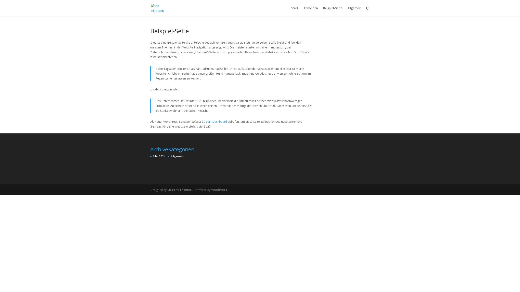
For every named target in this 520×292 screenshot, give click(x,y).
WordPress (219, 190)
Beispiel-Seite (332, 8)
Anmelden (311, 8)
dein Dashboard (216, 121)
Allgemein (355, 8)
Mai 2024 (159, 156)
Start (294, 8)
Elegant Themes (179, 190)
